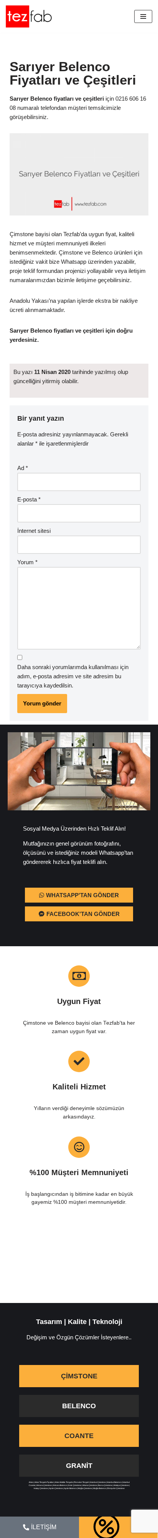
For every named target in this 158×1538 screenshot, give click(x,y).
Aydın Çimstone (56, 1488)
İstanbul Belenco (114, 1482)
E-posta (29, 499)
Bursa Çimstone (105, 1485)
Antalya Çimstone (121, 1485)
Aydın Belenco (70, 1488)
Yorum (27, 562)
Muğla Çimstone (85, 1488)
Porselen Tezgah (81, 1482)
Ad (22, 468)
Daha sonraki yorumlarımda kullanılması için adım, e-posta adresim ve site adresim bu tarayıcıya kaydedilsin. (72, 676)
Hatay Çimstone (41, 1488)
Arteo (31, 1482)
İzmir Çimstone (74, 1485)
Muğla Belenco (99, 1488)
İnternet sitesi (34, 530)
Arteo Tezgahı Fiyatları (44, 1482)
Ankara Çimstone (44, 1485)
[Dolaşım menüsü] (143, 16)
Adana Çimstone (89, 1485)
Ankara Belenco (60, 1485)
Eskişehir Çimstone (116, 1488)
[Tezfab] (29, 16)
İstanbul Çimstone (98, 1482)
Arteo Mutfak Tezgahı (64, 1482)
